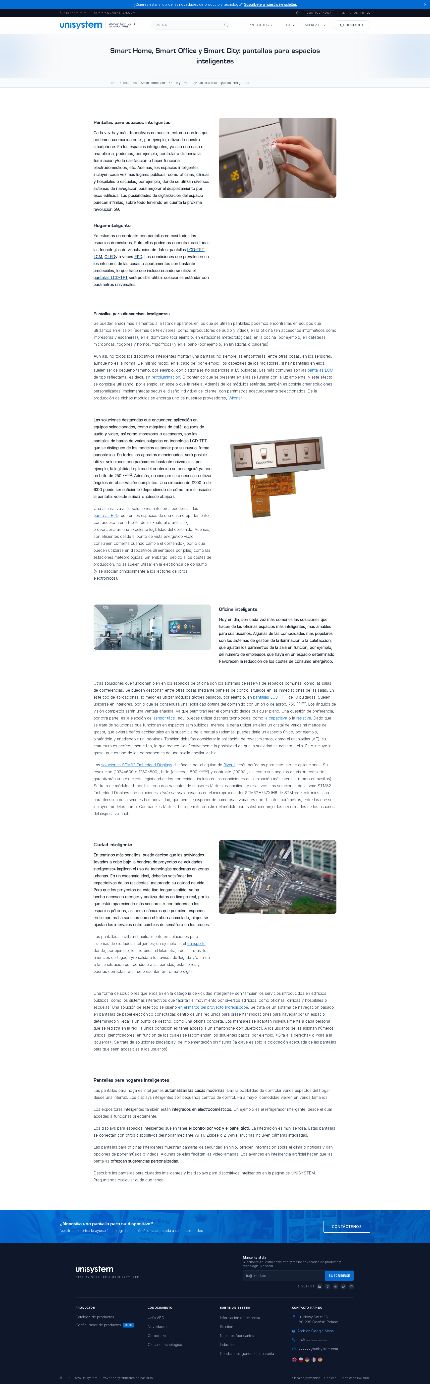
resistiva (303, 718)
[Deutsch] (307, 1359)
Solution (226, 1327)
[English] (294, 1359)
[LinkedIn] (319, 1286)
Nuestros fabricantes (237, 1335)
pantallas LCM (320, 370)
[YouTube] (335, 1286)
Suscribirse (339, 1275)
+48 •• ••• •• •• (73, 13)
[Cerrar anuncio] (425, 4)
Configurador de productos (98, 1325)
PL (349, 12)
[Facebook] (327, 1286)
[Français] (314, 1359)
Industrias (227, 1344)
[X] (343, 1286)
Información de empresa (240, 1318)
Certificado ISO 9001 (355, 1378)
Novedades (157, 1327)
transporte (196, 943)
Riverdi (229, 764)
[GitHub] (351, 1286)
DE (356, 12)
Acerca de (313, 25)
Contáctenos (347, 1226)
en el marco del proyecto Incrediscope (213, 1007)
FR (362, 12)
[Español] (320, 1359)
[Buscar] (226, 25)
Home (113, 83)
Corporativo (157, 1335)
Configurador (319, 12)
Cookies (330, 1378)
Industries (129, 83)
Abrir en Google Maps (315, 1331)
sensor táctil (164, 718)
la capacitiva (276, 718)
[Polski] (301, 1359)
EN (343, 12)
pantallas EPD (106, 515)
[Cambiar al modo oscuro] (298, 13)
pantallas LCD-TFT (270, 697)
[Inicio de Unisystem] (81, 25)
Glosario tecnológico (165, 1344)
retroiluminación (166, 377)
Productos (259, 25)
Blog (286, 25)
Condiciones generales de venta (247, 1353)
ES (368, 12)
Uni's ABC (156, 1318)
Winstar (235, 397)
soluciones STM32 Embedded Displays (136, 764)
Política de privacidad (304, 1378)
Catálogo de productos (95, 1317)
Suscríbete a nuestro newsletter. (270, 4)
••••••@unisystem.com (116, 13)
